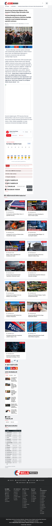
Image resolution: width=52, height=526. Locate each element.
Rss (7, 499)
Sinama (25, 507)
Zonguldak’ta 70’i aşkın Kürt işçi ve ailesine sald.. (14, 379)
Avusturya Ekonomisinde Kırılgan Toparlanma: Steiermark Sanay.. (13, 275)
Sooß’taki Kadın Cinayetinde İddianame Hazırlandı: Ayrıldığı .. (36, 275)
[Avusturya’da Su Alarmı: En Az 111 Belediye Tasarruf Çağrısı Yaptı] (15, 286)
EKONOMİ (43, 496)
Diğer (33, 501)
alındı (8, 167)
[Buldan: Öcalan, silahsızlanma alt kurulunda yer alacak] (15, 246)
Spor (25, 490)
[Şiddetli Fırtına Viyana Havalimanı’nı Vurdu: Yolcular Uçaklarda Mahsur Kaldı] (37, 205)
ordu (18, 166)
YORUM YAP (21, 186)
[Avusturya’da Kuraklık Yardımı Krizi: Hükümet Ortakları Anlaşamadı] (37, 246)
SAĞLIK (43, 498)
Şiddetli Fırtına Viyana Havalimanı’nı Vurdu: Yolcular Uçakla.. (36, 215)
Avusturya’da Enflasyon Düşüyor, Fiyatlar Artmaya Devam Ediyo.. (37, 295)
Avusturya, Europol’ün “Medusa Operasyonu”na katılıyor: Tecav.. (13, 356)
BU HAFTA (11, 375)
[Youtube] (14, 368)
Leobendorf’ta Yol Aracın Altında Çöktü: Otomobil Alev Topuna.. (15, 235)
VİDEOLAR (12, 422)
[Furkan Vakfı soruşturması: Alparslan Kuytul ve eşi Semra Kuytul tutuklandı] (7, 411)
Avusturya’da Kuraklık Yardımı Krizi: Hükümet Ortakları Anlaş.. (35, 255)
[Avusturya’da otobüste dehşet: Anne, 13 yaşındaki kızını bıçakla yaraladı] (15, 205)
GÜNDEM (43, 492)
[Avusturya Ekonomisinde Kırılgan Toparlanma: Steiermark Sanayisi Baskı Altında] (15, 266)
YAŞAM (42, 504)
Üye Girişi (8, 490)
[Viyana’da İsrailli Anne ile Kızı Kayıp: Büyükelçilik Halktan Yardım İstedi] (37, 306)
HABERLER (7, 422)
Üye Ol (7, 492)
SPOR (42, 499)
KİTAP (42, 502)
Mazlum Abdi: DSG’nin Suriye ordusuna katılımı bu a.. (14, 406)
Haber (25, 492)
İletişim (8, 501)
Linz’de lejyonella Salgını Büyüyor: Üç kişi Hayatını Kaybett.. (36, 235)
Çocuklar (26, 495)
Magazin (34, 498)
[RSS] (16, 368)
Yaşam (25, 502)
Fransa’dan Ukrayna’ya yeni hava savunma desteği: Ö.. (13, 399)
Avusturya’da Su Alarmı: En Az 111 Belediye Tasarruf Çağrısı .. (13, 295)
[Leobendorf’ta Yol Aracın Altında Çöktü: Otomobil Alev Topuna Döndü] (15, 226)
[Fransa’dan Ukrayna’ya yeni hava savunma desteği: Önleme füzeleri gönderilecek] (7, 398)
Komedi (34, 496)
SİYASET (43, 493)
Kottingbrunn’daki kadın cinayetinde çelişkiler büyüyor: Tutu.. (14, 336)
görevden (27, 166)
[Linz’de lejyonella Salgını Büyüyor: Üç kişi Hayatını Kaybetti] (37, 226)
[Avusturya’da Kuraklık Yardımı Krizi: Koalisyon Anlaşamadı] (15, 306)
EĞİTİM (42, 501)
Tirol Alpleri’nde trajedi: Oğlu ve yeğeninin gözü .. (14, 386)
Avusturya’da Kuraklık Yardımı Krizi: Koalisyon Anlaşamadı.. (13, 316)
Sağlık (25, 493)
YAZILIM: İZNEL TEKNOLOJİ (26, 524)
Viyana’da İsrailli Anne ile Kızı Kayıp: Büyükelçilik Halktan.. (36, 316)
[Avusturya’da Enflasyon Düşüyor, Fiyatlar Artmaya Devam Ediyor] (37, 286)
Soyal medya (26, 504)
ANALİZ (43, 505)
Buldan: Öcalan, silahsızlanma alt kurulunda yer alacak (13, 255)
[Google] (11, 368)
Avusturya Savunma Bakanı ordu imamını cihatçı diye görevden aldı (30, 6)
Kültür (25, 505)
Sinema (25, 501)
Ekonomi (34, 493)
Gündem (34, 492)
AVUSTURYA (13, 6)
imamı (22, 166)
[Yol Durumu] (17, 361)
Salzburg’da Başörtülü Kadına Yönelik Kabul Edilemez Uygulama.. (36, 336)
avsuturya (13, 166)
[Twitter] (9, 368)
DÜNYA (42, 495)
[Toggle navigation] (47, 3)
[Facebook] (6, 368)
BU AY (15, 375)
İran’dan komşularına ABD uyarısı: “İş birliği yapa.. (13, 392)
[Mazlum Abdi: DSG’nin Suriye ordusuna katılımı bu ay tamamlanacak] (7, 405)
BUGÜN (7, 375)
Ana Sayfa (7, 6)
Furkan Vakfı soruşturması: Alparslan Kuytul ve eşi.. (14, 411)
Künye (7, 493)
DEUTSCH (43, 507)
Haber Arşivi (17, 496)
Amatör (25, 499)
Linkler (7, 495)
